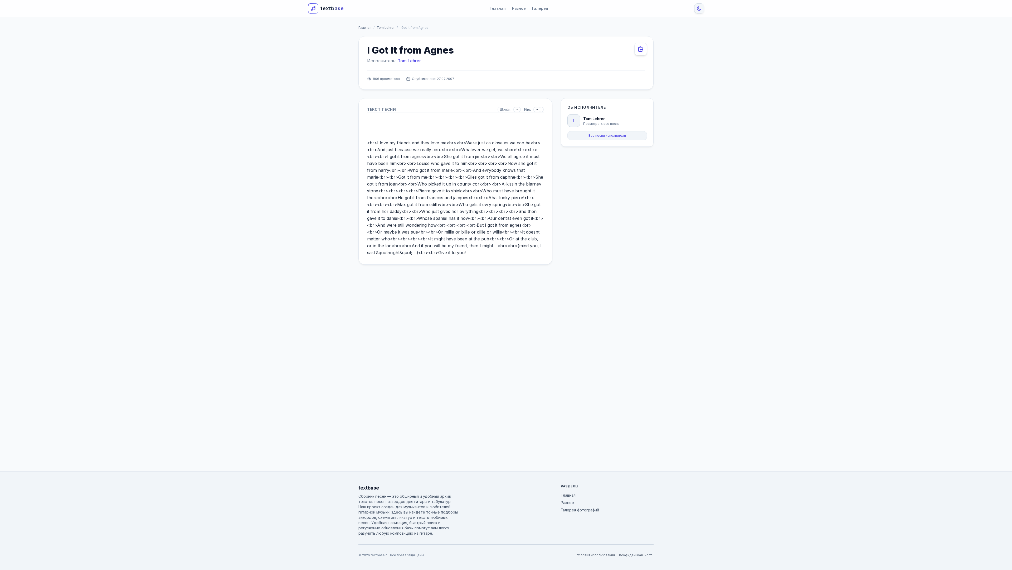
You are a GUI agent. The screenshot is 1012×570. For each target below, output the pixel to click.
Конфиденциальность (636, 555)
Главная (498, 8)
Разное (519, 8)
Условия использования (596, 555)
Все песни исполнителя (607, 135)
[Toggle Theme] (699, 8)
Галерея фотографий (580, 510)
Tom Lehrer (386, 28)
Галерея (540, 8)
